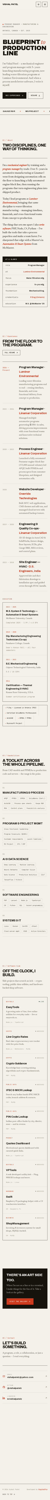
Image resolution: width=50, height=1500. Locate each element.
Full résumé (10, 353)
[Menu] (44, 4)
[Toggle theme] (38, 4)
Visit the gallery (18, 1301)
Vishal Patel (10, 4)
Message (10, 1438)
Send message (23, 1461)
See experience (13, 95)
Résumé (34, 95)
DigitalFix (42, 1489)
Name (9, 1415)
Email (9, 1427)
